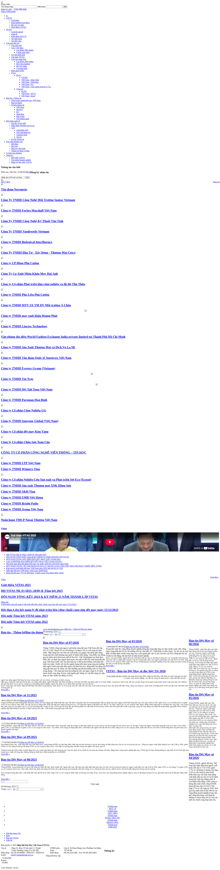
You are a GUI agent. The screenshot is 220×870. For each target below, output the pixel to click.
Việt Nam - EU (27, 84)
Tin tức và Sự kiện (18, 123)
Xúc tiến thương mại (14, 142)
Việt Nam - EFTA (28, 94)
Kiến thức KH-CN (18, 36)
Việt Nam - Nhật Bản (30, 82)
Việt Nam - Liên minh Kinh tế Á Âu (36, 87)
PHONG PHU (113, 822)
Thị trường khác (22, 119)
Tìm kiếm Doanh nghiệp (21, 160)
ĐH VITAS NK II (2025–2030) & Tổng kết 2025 (26, 555)
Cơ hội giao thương (14, 153)
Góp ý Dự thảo (17, 48)
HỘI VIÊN (5, 182)
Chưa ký (19, 89)
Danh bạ (9, 155)
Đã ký (18, 75)
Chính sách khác (23, 52)
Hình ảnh (5, 602)
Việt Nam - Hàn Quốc (30, 80)
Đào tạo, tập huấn (18, 148)
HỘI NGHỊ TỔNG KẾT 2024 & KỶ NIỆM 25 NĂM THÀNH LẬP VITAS (37, 557)
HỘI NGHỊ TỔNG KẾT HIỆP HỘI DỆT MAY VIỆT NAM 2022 (33, 559)
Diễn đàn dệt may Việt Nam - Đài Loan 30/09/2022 (27, 571)
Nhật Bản (20, 114)
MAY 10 (112, 809)
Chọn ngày (95, 784)
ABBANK (112, 827)
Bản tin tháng (16, 103)
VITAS (9, 18)
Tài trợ (19, 137)
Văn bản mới (16, 45)
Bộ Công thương (23, 64)
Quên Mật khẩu (20, 9)
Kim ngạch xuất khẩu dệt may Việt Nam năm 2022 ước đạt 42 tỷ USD (34, 568)
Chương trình (21, 135)
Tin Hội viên (16, 41)
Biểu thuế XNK (17, 71)
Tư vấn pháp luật (18, 55)
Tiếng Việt (5, 11)
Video (4, 528)
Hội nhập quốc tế (13, 121)
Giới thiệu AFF (22, 130)
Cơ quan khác (22, 68)
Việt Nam (20, 107)
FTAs (13, 73)
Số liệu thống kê (17, 105)
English (12, 11)
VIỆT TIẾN (113, 813)
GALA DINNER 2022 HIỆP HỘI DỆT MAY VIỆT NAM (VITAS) (34, 561)
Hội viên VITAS (18, 158)
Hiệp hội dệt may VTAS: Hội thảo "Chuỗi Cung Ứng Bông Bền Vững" (35, 573)
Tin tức (9, 29)
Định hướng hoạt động (20, 23)
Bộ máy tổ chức (17, 25)
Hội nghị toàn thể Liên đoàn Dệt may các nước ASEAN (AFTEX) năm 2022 (37, 564)
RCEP (24, 91)
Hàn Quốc (20, 116)
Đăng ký (216, 182)
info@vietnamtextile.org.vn (22, 855)
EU (17, 112)
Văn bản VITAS (18, 57)
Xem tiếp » (214, 577)
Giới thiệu (15, 20)
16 (56, 634)
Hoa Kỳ (19, 110)
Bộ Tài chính (21, 66)
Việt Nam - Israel (28, 96)
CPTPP (24, 78)
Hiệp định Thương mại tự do (22, 126)
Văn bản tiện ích (12, 43)
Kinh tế (14, 34)
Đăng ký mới (6, 9)
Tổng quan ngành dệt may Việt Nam (26, 100)
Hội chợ (14, 146)
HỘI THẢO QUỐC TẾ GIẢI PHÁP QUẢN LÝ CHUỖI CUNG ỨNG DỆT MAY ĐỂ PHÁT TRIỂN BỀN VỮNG (54, 566)
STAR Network (17, 139)
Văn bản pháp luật (18, 59)
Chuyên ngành (17, 32)
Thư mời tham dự (23, 132)
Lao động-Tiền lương (24, 50)
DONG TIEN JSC (112, 818)
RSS (28, 172)
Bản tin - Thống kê (13, 98)
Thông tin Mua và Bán (20, 151)
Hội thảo (14, 144)
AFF (13, 128)
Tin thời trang (16, 39)
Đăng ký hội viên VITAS (21, 162)
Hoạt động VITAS (18, 27)
